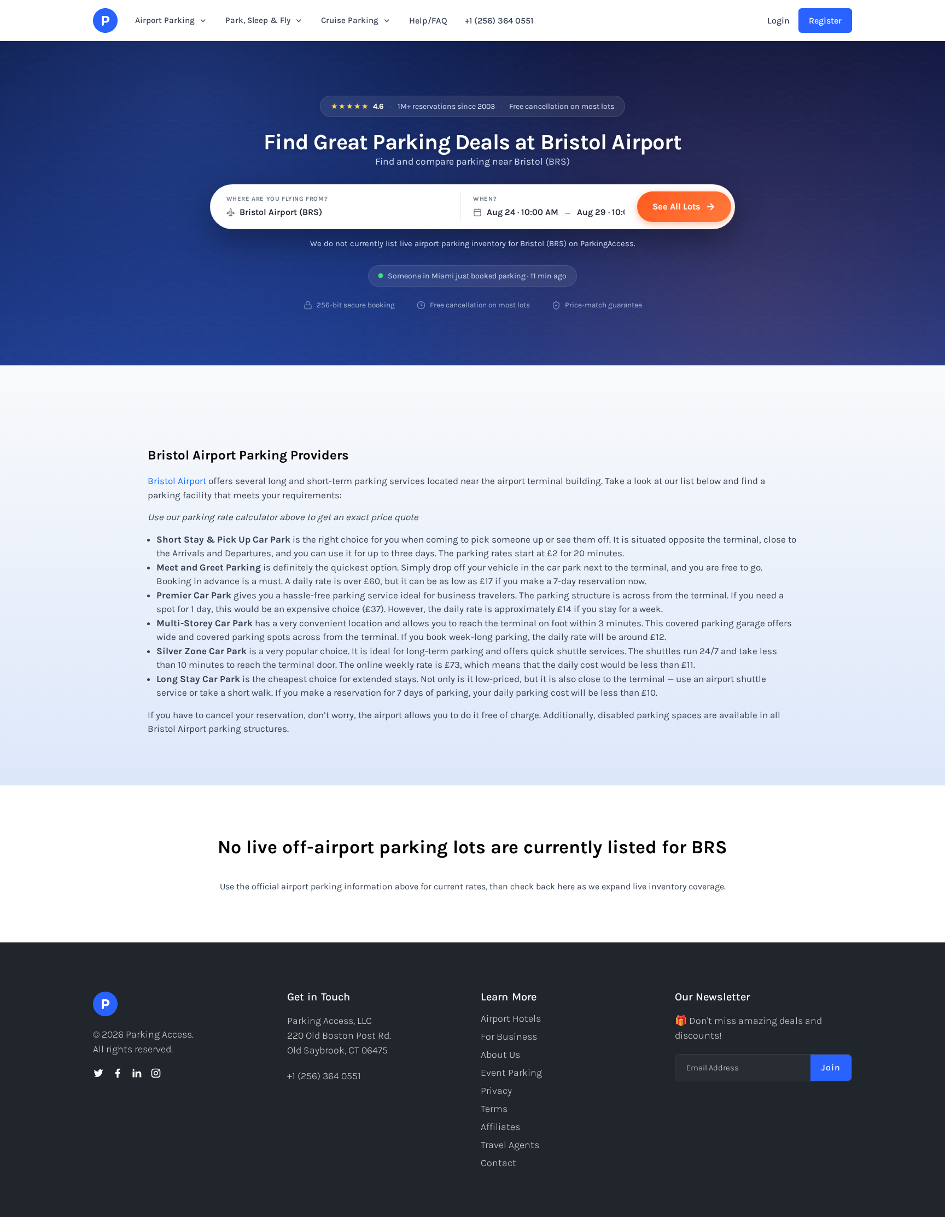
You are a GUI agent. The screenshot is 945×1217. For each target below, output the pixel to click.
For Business (509, 1036)
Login (778, 20)
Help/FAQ (428, 20)
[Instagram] (155, 1073)
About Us (500, 1055)
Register (825, 20)
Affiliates (500, 1127)
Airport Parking (165, 20)
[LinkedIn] (136, 1073)
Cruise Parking (349, 20)
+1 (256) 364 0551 (499, 20)
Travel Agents (510, 1145)
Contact (498, 1163)
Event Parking (511, 1073)
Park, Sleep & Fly (257, 20)
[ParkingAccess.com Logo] (105, 20)
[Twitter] (98, 1073)
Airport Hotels (511, 1018)
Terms (494, 1109)
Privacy (496, 1091)
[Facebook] (117, 1073)
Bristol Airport (177, 480)
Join (831, 1067)
